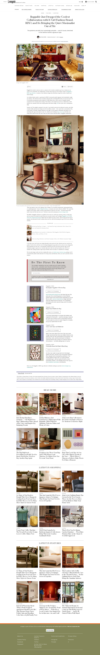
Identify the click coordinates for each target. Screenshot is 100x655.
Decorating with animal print (53, 294)
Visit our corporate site (73, 626)
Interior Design (19, 5)
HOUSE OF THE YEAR (40, 9)
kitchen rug (56, 252)
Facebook (20, 642)
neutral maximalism (58, 299)
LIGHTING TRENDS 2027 (52, 9)
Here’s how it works (64, 41)
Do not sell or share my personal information (40, 646)
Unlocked (77, 5)
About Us (20, 636)
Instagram (54, 639)
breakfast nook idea (53, 362)
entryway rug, (63, 252)
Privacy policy (72, 636)
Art (57, 103)
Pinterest (71, 639)
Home (42, 13)
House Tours (28, 5)
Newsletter (71, 86)
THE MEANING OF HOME (66, 9)
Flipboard (20, 644)
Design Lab (69, 5)
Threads (53, 642)
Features (48, 13)
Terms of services (47, 276)
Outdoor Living (59, 5)
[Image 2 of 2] (81, 160)
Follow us (64, 86)
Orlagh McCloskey (44, 209)
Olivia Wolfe (43, 37)
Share (30, 86)
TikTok (36, 642)
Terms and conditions (58, 636)
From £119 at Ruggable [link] (53, 291)
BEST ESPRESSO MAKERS (26, 9)
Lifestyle (50, 5)
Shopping (43, 5)
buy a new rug (61, 111)
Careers (36, 639)
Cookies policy (21, 639)
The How (36, 5)
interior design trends (63, 212)
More (83, 5)
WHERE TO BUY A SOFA (79, 9)
